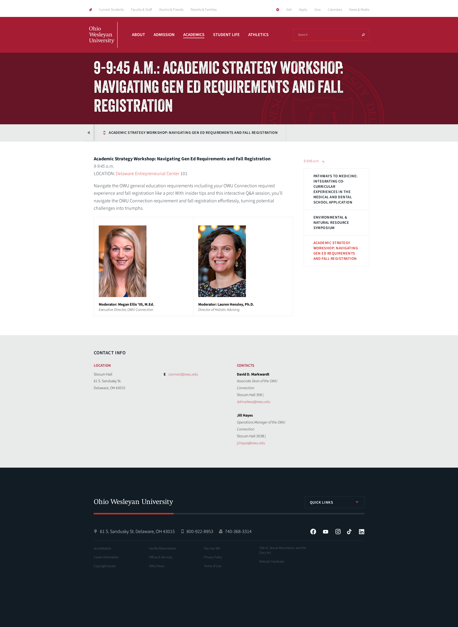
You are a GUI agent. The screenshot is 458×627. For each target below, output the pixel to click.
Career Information (106, 557)
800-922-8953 (200, 531)
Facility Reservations (162, 548)
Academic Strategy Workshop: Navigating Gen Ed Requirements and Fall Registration (193, 132)
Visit (289, 9)
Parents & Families (204, 9)
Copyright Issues (105, 566)
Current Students (111, 9)
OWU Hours (156, 566)
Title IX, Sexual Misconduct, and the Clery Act (282, 550)
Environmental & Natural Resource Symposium (331, 222)
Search (363, 35)
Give (317, 9)
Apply (303, 9)
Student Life (226, 35)
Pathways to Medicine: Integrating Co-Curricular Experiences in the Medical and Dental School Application (335, 189)
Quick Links (321, 502)
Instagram (338, 531)
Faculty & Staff (141, 9)
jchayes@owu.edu (251, 443)
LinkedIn (361, 531)
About (138, 35)
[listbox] (334, 502)
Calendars (335, 9)
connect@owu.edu (183, 374)
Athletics (258, 35)
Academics (193, 35)
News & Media (359, 9)
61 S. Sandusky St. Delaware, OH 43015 (137, 531)
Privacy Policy (213, 557)
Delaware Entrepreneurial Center (147, 173)
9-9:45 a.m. (78, 132)
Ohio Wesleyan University (103, 40)
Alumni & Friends (171, 9)
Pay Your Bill (212, 548)
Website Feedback (271, 561)
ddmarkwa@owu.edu (253, 401)
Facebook (313, 531)
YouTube (325, 531)
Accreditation (102, 548)
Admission (164, 35)
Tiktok (349, 531)
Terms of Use (212, 566)
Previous (89, 132)
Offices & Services (160, 557)
